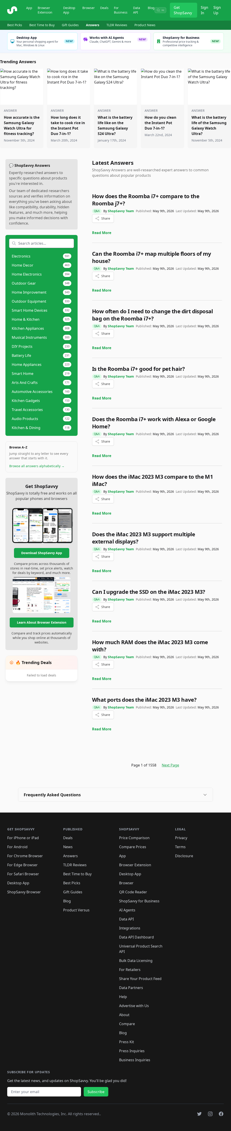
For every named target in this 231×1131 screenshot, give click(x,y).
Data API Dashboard (136, 937)
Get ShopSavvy (183, 10)
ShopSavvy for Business (139, 901)
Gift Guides (70, 25)
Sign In (204, 10)
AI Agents (127, 910)
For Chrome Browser (25, 855)
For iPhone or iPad (23, 837)
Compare (127, 1023)
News (68, 846)
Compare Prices (132, 846)
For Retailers (130, 969)
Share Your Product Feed (140, 978)
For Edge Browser (22, 864)
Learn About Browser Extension (41, 622)
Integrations (129, 928)
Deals (104, 8)
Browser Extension (45, 10)
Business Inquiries (134, 1059)
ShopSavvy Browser (24, 891)
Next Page (170, 765)
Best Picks (14, 25)
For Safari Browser (23, 873)
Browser (88, 8)
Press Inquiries (132, 1050)
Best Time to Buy (42, 25)
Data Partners (131, 987)
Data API (136, 10)
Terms (180, 846)
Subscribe (96, 1091)
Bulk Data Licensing (135, 960)
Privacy (181, 837)
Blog (151, 8)
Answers (92, 25)
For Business (120, 10)
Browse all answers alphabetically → (37, 466)
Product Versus (76, 910)
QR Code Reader (133, 891)
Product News (144, 25)
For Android (17, 846)
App (29, 8)
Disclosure (184, 855)
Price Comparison (134, 837)
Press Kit (126, 1041)
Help (123, 996)
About (124, 1014)
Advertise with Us (134, 1005)
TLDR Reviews (116, 25)
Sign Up (217, 10)
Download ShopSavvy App (41, 553)
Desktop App (69, 10)
